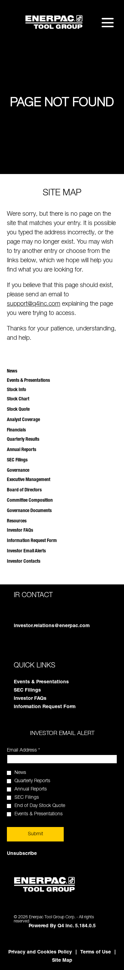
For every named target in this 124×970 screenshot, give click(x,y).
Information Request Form (32, 541)
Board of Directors (24, 490)
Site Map (62, 960)
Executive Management (28, 480)
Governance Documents (29, 511)
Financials (16, 430)
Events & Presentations (28, 380)
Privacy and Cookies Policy (40, 952)
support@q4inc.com (33, 304)
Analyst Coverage (23, 420)
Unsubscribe (22, 853)
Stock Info (16, 390)
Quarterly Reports (32, 781)
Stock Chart (18, 399)
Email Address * (32, 750)
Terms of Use (95, 952)
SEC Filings (17, 460)
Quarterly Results (23, 439)
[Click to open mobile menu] (108, 22)
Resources (17, 521)
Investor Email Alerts (26, 551)
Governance (18, 470)
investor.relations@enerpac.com (52, 626)
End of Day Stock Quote (39, 806)
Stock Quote (18, 409)
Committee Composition (30, 500)
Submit (35, 834)
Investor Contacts (23, 561)
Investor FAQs (20, 530)
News (12, 371)
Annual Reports (21, 450)
